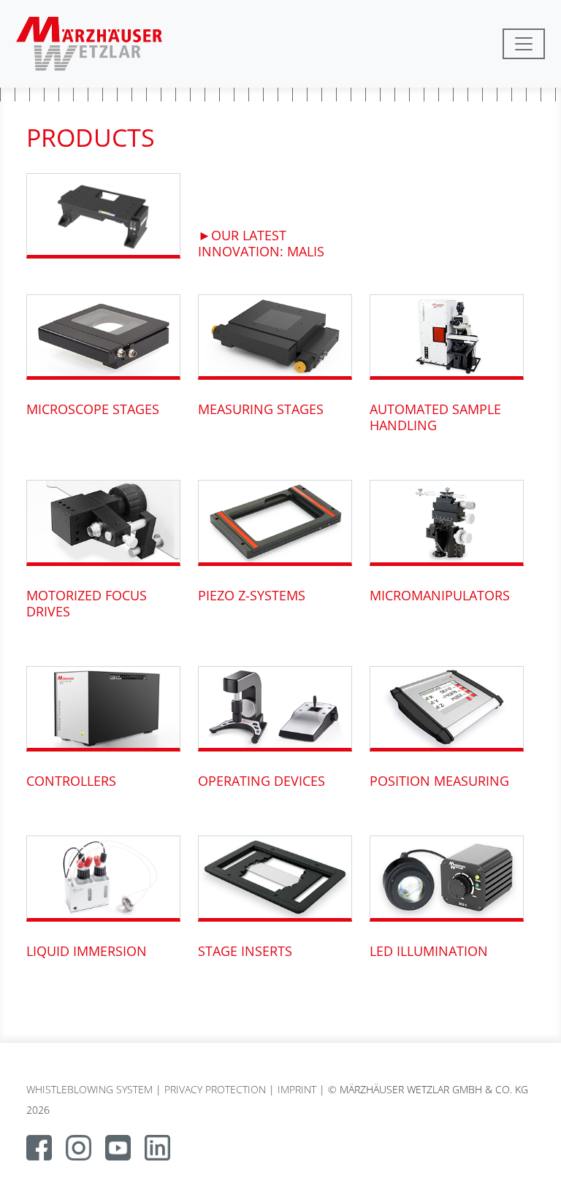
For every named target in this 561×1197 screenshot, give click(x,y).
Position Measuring (439, 780)
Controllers (71, 780)
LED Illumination (429, 951)
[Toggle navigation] (524, 43)
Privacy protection (215, 1089)
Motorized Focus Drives (86, 603)
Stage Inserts (245, 951)
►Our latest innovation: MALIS (261, 243)
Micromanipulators (440, 595)
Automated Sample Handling (435, 417)
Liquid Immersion (86, 951)
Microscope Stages (92, 409)
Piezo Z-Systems (251, 595)
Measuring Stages (261, 409)
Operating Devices (261, 780)
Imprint (297, 1089)
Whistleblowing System (89, 1089)
